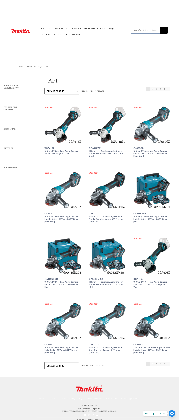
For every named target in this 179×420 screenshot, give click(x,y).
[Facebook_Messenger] (172, 413)
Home (21, 66)
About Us (46, 28)
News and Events (50, 34)
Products (61, 28)
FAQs (111, 28)
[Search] (164, 30)
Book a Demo (72, 34)
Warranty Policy (94, 28)
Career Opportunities (130, 398)
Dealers (76, 28)
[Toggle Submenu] (20, 87)
